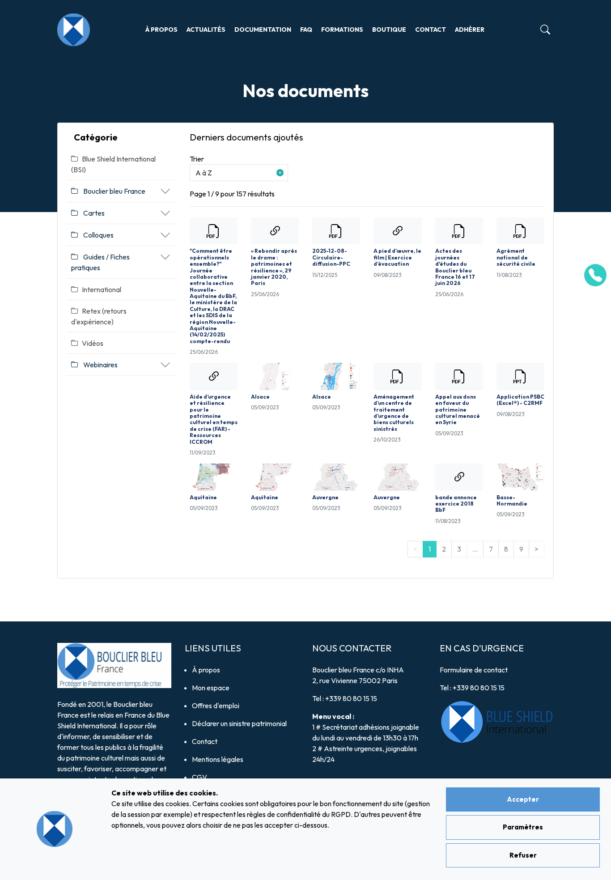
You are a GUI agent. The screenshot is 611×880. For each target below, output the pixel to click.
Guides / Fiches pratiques (100, 262)
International (101, 289)
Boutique (389, 30)
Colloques (98, 234)
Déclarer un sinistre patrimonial (239, 723)
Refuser (523, 855)
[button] (239, 172)
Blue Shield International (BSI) (113, 164)
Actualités (206, 30)
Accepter (523, 799)
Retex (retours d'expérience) (99, 316)
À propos (161, 30)
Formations (342, 30)
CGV (199, 777)
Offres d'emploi (215, 705)
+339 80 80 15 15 (351, 698)
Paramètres (523, 827)
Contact (430, 30)
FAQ (306, 30)
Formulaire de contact (474, 669)
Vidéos (92, 343)
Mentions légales (217, 759)
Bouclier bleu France (113, 191)
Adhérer (469, 30)
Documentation (262, 30)
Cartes (93, 212)
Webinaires (100, 364)
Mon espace (210, 687)
